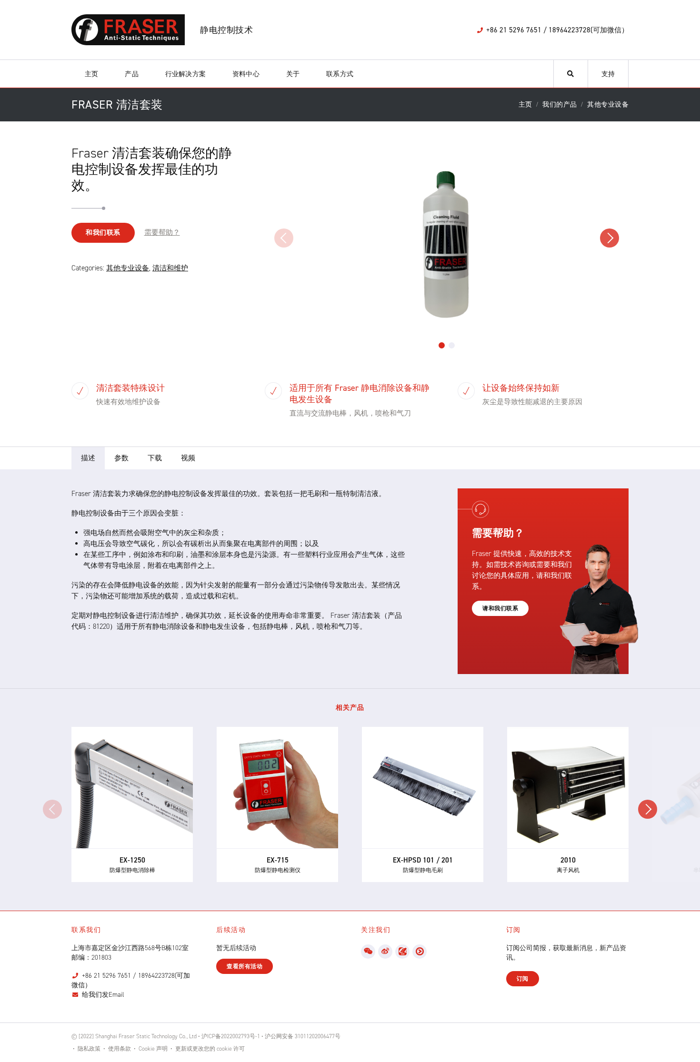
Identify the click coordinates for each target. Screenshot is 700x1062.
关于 (293, 74)
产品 (131, 74)
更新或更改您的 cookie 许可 (210, 1048)
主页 (91, 74)
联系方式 (339, 74)
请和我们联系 (500, 608)
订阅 (523, 979)
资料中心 (246, 74)
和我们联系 (103, 232)
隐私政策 (89, 1048)
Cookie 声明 (153, 1048)
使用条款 (119, 1048)
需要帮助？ (162, 232)
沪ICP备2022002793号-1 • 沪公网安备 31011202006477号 (270, 1036)
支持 (608, 74)
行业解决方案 (185, 74)
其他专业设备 (127, 268)
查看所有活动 (244, 966)
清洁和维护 (170, 268)
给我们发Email (103, 994)
